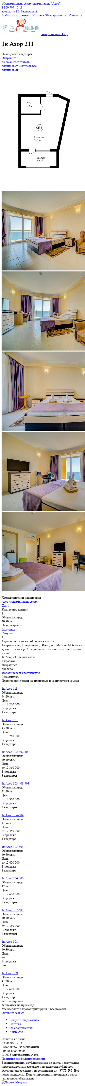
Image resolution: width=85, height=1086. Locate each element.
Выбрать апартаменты (17, 15)
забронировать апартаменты (21, 673)
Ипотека (38, 15)
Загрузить (8, 629)
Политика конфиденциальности (23, 1058)
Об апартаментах (56, 15)
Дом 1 (6, 605)
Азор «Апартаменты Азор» (20, 601)
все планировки (12, 1001)
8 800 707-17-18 (19, 9)
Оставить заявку (13, 1013)
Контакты (75, 15)
